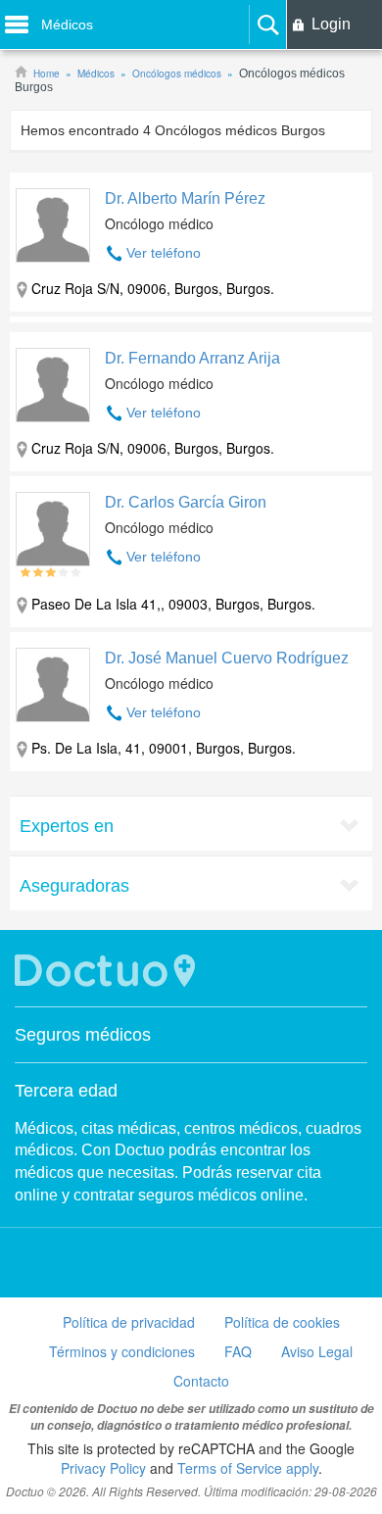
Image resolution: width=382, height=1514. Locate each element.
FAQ (238, 1351)
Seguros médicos (83, 1035)
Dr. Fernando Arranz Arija (192, 358)
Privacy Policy (103, 1468)
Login (331, 24)
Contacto (201, 1381)
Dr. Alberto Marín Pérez (185, 198)
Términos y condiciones (122, 1351)
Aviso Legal (317, 1351)
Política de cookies (282, 1322)
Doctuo (108, 970)
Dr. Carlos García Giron (185, 502)
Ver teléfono (163, 253)
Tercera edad (66, 1090)
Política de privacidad (129, 1322)
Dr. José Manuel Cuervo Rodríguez (227, 658)
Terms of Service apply (247, 1468)
